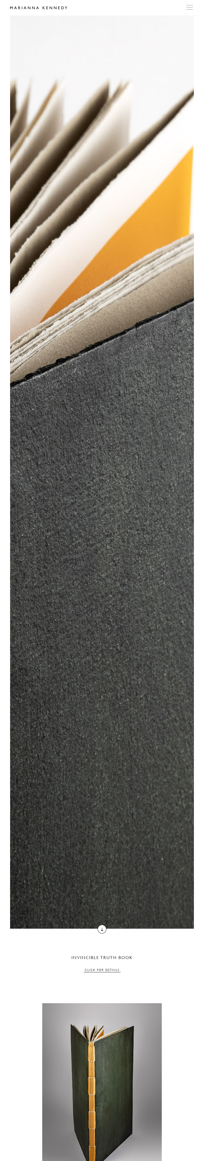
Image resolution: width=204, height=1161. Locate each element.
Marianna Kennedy (38, 8)
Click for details (102, 970)
